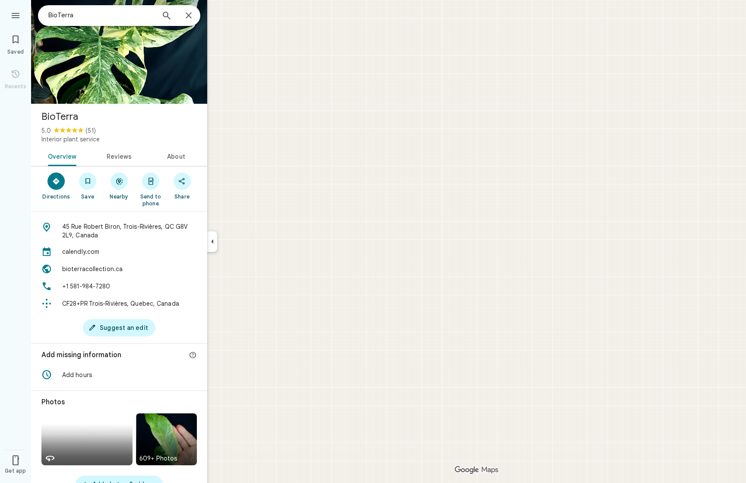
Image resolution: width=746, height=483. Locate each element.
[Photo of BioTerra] (119, 52)
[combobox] (101, 15)
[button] (119, 375)
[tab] (60, 155)
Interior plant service (70, 139)
